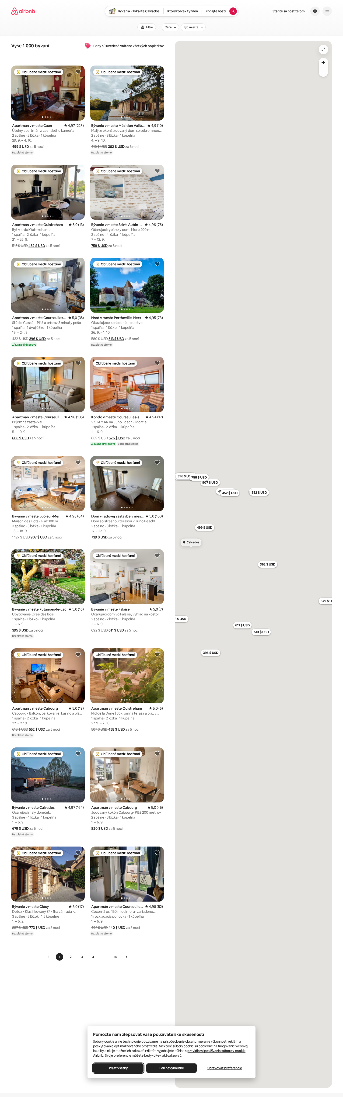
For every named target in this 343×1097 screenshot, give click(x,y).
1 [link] (59, 957)
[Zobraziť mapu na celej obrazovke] (323, 49)
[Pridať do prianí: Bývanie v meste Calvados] (78, 753)
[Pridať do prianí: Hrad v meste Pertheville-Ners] (157, 263)
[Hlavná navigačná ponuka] (327, 11)
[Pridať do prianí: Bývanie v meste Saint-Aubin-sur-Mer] (157, 170)
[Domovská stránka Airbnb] (23, 11)
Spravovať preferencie (224, 1068)
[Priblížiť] (323, 62)
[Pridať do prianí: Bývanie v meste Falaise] (157, 555)
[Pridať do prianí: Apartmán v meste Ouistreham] (78, 170)
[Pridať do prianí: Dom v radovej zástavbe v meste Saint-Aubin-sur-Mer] (157, 462)
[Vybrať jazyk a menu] (315, 11)
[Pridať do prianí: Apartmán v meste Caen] (78, 71)
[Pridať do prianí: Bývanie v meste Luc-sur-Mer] (78, 462)
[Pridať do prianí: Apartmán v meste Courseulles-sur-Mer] (78, 263)
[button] (20, 146)
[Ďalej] (126, 957)
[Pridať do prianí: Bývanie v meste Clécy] (78, 852)
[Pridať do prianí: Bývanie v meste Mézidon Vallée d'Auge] (157, 71)
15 (115, 957)
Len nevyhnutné (171, 1068)
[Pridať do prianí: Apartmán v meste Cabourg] (78, 654)
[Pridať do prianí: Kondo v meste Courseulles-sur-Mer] (157, 363)
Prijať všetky (118, 1068)
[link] (48, 957)
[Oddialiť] (323, 72)
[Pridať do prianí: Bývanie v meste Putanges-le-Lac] (78, 555)
